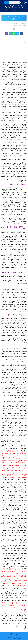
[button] (1, 2)
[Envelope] (22, 6)
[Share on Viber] (6, 33)
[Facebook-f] (10, 6)
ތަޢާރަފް (17, 634)
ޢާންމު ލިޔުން (14, 24)
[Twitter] (13, 6)
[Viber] (19, 6)
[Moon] (6, 6)
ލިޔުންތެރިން (11, 634)
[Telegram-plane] (16, 6)
